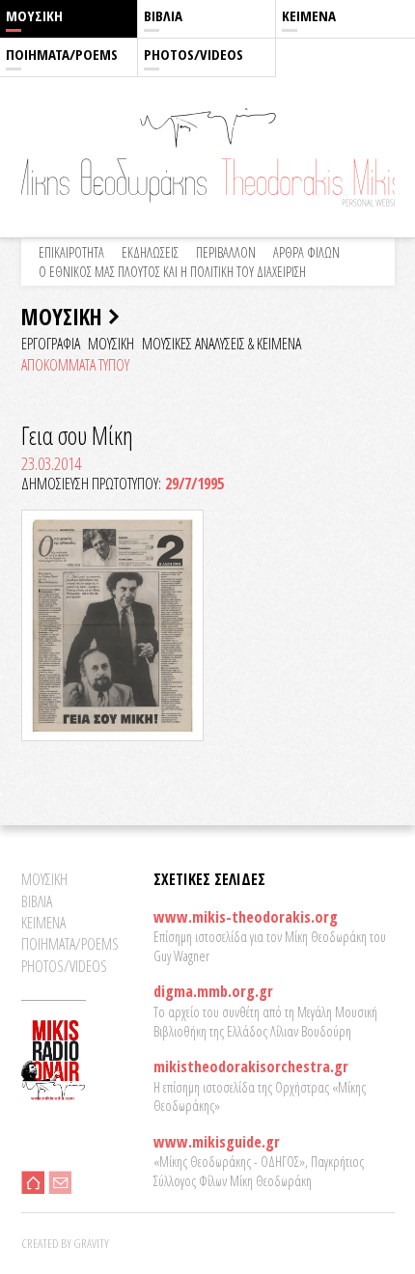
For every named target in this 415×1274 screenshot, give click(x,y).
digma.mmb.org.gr (213, 991)
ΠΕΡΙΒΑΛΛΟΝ (226, 252)
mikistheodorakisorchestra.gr (250, 1066)
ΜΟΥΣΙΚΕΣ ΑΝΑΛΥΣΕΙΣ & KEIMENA (221, 343)
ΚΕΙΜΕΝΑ (309, 15)
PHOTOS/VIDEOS (193, 54)
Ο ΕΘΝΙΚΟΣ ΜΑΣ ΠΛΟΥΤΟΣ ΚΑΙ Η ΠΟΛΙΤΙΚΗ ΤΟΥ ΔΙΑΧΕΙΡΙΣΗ (172, 272)
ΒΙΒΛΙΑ (163, 15)
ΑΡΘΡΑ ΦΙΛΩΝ (306, 252)
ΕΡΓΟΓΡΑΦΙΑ (50, 343)
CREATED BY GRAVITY (65, 1243)
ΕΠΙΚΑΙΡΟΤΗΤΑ (71, 252)
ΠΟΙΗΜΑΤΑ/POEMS (62, 54)
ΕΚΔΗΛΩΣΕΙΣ (150, 252)
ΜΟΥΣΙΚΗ (34, 15)
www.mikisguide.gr (216, 1141)
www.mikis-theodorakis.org (245, 917)
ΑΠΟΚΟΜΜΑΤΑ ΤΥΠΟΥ (75, 364)
